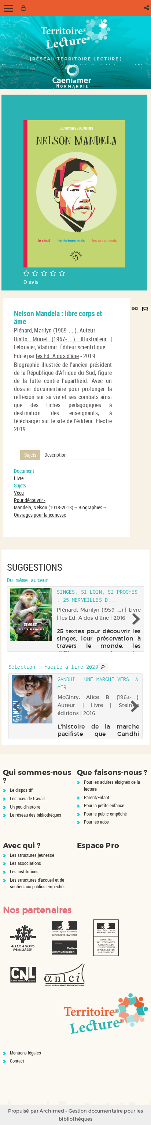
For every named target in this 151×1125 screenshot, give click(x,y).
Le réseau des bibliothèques (35, 815)
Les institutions (24, 871)
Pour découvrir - (29, 500)
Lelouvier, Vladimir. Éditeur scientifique (60, 347)
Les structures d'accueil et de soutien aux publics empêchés (38, 883)
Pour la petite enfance (104, 805)
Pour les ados (96, 821)
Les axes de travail (27, 798)
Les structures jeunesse (32, 855)
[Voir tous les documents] (103, 667)
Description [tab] (55, 454)
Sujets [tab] (30, 454)
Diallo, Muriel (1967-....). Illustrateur (60, 339)
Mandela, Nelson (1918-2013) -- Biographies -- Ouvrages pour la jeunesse (60, 511)
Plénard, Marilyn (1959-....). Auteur (54, 330)
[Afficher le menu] (9, 8)
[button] (147, 8)
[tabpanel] (63, 492)
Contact (17, 1060)
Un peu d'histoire (25, 806)
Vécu (19, 492)
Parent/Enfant (96, 797)
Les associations (25, 863)
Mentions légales (25, 1052)
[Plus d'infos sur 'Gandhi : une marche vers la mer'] (32, 699)
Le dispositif (21, 790)
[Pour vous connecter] (25, 8)
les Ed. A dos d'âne (57, 356)
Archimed (52, 1111)
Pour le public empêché (105, 813)
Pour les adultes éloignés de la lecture (112, 785)
